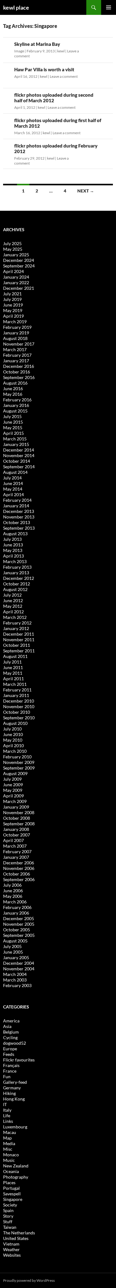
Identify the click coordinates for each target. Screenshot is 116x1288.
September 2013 (19, 528)
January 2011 (16, 695)
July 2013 (12, 539)
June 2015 (13, 422)
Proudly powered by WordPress (29, 1280)
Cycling (10, 1037)
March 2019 (15, 321)
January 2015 (16, 444)
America (11, 1020)
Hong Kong (14, 1098)
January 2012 (16, 628)
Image (19, 51)
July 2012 (12, 595)
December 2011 (18, 634)
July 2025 (12, 243)
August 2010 (15, 723)
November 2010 (18, 706)
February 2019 (17, 327)
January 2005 (16, 957)
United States (15, 1238)
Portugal (11, 1188)
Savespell (12, 1193)
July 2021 (12, 293)
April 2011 (13, 678)
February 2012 (17, 622)
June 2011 (13, 667)
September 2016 (19, 377)
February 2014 (17, 500)
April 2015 (13, 433)
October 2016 (16, 371)
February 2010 (17, 756)
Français (11, 1065)
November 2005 (18, 924)
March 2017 (15, 349)
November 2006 (18, 868)
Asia (7, 1026)
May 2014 (12, 489)
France (9, 1071)
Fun (7, 1076)
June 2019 (13, 304)
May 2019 (12, 310)
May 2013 (12, 550)
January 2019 (16, 332)
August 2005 (15, 940)
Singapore (12, 1199)
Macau (9, 1132)
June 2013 (13, 544)
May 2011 (12, 673)
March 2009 (15, 801)
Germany (12, 1087)
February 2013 (17, 567)
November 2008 (18, 812)
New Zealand (15, 1165)
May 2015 (12, 427)
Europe (10, 1048)
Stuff (7, 1221)
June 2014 (13, 483)
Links (8, 1121)
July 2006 (12, 885)
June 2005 (13, 952)
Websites (12, 1255)
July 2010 (12, 728)
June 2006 (13, 890)
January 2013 (16, 572)
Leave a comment (64, 76)
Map (7, 1137)
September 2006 (19, 879)
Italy (7, 1110)
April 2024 (13, 271)
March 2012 (15, 617)
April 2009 (13, 795)
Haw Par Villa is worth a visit (44, 69)
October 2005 (16, 929)
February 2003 (17, 985)
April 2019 (13, 316)
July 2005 (12, 946)
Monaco (11, 1154)
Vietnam (11, 1243)
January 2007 (16, 857)
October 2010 (16, 712)
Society (10, 1204)
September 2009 (19, 767)
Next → (85, 190)
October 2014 (16, 461)
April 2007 (13, 840)
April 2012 (13, 611)
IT (5, 1104)
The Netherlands (19, 1232)
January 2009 (16, 806)
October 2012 (16, 583)
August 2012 (15, 589)
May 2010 (12, 740)
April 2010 (13, 745)
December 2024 (18, 260)
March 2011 (15, 684)
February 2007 (17, 851)
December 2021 (18, 288)
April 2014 (13, 494)
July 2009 (12, 779)
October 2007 (16, 834)
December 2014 (18, 449)
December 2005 (18, 918)
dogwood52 (14, 1043)
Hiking (9, 1093)
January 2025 (16, 254)
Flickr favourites (19, 1059)
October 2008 (16, 818)
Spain (8, 1210)
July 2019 (12, 299)
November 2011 (18, 639)
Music (9, 1160)
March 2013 (15, 561)
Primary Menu (108, 7)
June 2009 (13, 784)
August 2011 (15, 656)
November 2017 (18, 343)
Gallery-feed (15, 1082)
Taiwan (9, 1227)
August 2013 (15, 533)
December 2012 (18, 578)
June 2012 (13, 600)
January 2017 (16, 360)
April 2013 (13, 555)
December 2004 (18, 963)
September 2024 (19, 265)
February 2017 (17, 355)
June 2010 (13, 734)
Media (9, 1143)
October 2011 (16, 645)
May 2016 (12, 394)
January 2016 (16, 405)
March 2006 (15, 901)
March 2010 (15, 751)
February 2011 (17, 689)
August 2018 (15, 338)
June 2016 (13, 388)
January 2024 (16, 277)
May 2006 (12, 896)
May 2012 (12, 606)
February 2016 (17, 399)
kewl (61, 51)
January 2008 (16, 829)
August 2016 (15, 383)
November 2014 (18, 455)
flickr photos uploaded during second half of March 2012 (53, 97)
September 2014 (19, 466)
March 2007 (15, 846)
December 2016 (18, 366)
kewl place (16, 7)
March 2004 (15, 974)
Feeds (8, 1054)
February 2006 (17, 907)
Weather (11, 1249)
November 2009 (18, 762)
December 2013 (18, 511)
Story (8, 1216)
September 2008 (19, 823)
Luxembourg (15, 1126)
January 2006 (16, 912)
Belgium (11, 1031)
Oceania (11, 1171)
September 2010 (19, 717)
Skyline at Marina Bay (37, 44)
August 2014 (15, 472)
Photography (15, 1177)
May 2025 (12, 249)
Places (9, 1182)
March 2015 (15, 438)
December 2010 (18, 701)
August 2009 (15, 773)
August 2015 (15, 410)
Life (6, 1115)
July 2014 (12, 477)
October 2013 (16, 522)
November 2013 (18, 516)
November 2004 (18, 968)
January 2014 (16, 505)
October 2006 (16, 873)
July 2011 (12, 661)
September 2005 (19, 935)
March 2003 (15, 979)
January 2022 (16, 282)
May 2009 (12, 790)
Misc (7, 1149)
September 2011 (19, 650)
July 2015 (12, 416)
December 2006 (18, 862)
